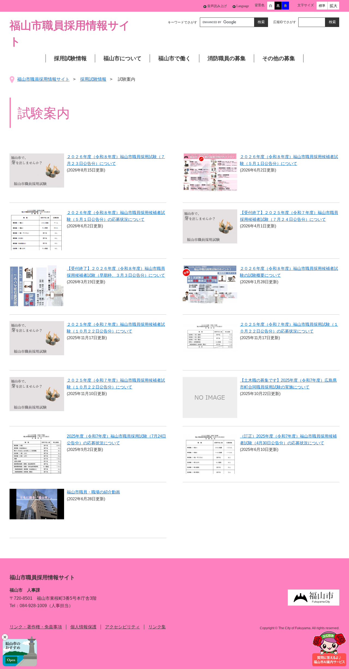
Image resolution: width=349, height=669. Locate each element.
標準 (322, 6)
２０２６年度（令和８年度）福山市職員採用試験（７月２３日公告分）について (116, 160)
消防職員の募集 (226, 58)
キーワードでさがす (182, 22)
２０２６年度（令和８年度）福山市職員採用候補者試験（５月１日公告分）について (289, 160)
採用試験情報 (70, 58)
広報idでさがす (284, 22)
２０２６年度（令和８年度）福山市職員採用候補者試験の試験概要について (289, 272)
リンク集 (157, 627)
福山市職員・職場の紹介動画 (93, 492)
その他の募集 (278, 58)
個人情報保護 (83, 627)
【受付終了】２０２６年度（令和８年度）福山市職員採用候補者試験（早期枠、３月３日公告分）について (116, 272)
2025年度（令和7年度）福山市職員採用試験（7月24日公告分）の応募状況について (116, 439)
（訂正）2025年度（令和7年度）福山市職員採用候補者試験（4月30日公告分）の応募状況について (288, 439)
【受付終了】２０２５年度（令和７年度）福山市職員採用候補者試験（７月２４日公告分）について (289, 216)
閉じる (5, 637)
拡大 (333, 6)
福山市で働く (174, 58)
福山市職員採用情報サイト (43, 79)
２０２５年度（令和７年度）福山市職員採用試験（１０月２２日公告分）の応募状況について (289, 327)
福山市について (122, 58)
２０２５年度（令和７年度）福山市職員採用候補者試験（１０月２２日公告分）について (116, 327)
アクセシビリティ (122, 627)
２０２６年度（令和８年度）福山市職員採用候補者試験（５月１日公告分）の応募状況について (116, 216)
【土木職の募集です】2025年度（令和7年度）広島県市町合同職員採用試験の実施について (288, 383)
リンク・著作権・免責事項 (36, 627)
